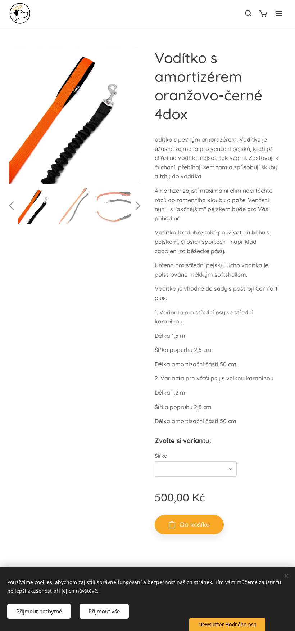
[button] (248, 13)
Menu (279, 13)
